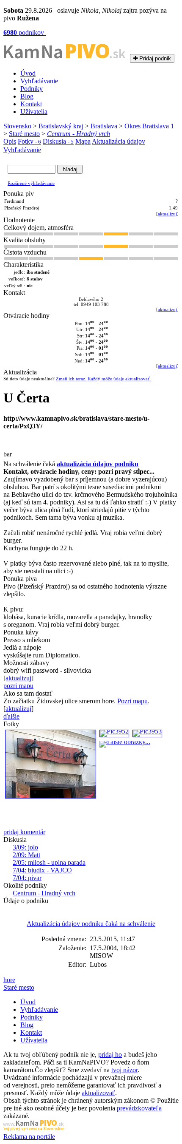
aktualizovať (98, 1092)
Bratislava (104, 126)
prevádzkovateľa (139, 1108)
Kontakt (31, 104)
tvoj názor (124, 1069)
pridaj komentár (24, 831)
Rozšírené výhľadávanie (31, 183)
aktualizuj (167, 213)
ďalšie (11, 716)
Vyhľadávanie (39, 81)
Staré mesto (24, 133)
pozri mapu (18, 685)
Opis (9, 141)
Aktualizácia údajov (118, 141)
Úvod (28, 73)
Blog (26, 96)
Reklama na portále (29, 1136)
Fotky (29, 141)
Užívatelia (33, 111)
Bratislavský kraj (61, 126)
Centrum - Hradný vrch (78, 133)
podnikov (24, 32)
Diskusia (58, 141)
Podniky (31, 88)
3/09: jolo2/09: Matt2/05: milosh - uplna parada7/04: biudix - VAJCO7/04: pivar (49, 862)
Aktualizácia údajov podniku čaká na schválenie (91, 923)
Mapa (83, 141)
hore (9, 979)
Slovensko (17, 126)
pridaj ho (110, 1054)
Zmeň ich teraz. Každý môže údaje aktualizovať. (103, 378)
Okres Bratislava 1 (149, 126)
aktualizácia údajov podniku (97, 463)
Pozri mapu (132, 701)
